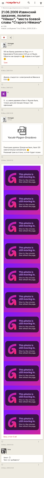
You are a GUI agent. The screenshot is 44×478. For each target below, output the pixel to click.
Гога (18, 28)
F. (8, 92)
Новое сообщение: (8, 28)
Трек (5, 63)
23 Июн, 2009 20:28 (28, 28)
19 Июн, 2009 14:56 (7, 113)
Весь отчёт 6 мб (10, 437)
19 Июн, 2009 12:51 (7, 87)
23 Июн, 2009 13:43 (7, 445)
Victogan (11, 43)
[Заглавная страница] (13, 1)
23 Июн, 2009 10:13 (7, 160)
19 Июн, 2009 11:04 (7, 70)
